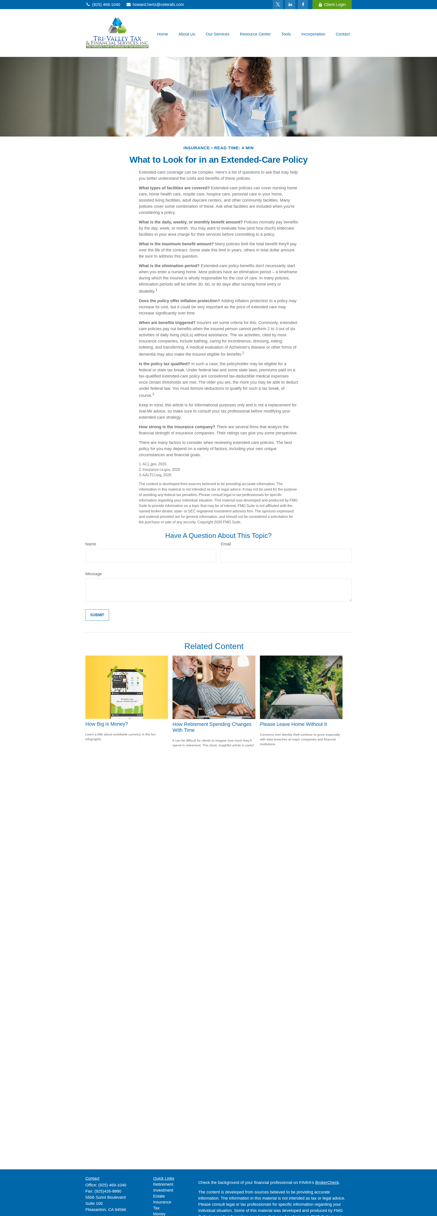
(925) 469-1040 (106, 4)
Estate (159, 1196)
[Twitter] (278, 4)
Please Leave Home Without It (293, 724)
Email (226, 544)
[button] (162, 34)
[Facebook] (303, 4)
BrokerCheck (327, 1182)
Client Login (335, 4)
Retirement (163, 1184)
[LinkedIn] (290, 4)
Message (93, 574)
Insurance (162, 1202)
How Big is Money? (106, 724)
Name (90, 544)
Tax (156, 1208)
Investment (163, 1190)
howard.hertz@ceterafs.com (158, 4)
